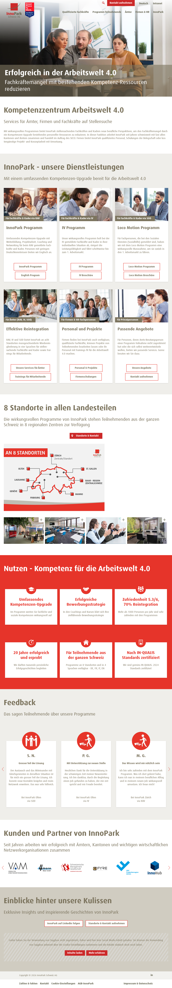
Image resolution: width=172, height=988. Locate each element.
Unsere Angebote (141, 368)
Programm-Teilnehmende (107, 12)
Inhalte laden (74, 953)
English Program (30, 275)
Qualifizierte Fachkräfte (75, 12)
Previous (2, 769)
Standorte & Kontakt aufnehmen (106, 923)
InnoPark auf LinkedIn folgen (63, 923)
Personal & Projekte (86, 368)
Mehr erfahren (97, 953)
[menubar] (143, 3)
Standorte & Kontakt (87, 435)
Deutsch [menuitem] (143, 3)
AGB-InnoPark (86, 983)
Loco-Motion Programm (142, 266)
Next (169, 769)
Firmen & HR (142, 12)
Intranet (157, 3)
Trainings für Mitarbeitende (30, 377)
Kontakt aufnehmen (121, 3)
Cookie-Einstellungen (63, 983)
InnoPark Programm (30, 266)
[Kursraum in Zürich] (65, 530)
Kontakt (44, 983)
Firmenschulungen (86, 377)
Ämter (128, 12)
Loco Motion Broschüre (141, 275)
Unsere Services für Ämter (30, 368)
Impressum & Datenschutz (138, 983)
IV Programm (86, 266)
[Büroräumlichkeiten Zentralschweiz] (24, 530)
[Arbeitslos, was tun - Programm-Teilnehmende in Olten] (106, 530)
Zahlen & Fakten (28, 983)
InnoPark (158, 12)
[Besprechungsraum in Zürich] (147, 530)
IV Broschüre (86, 275)
